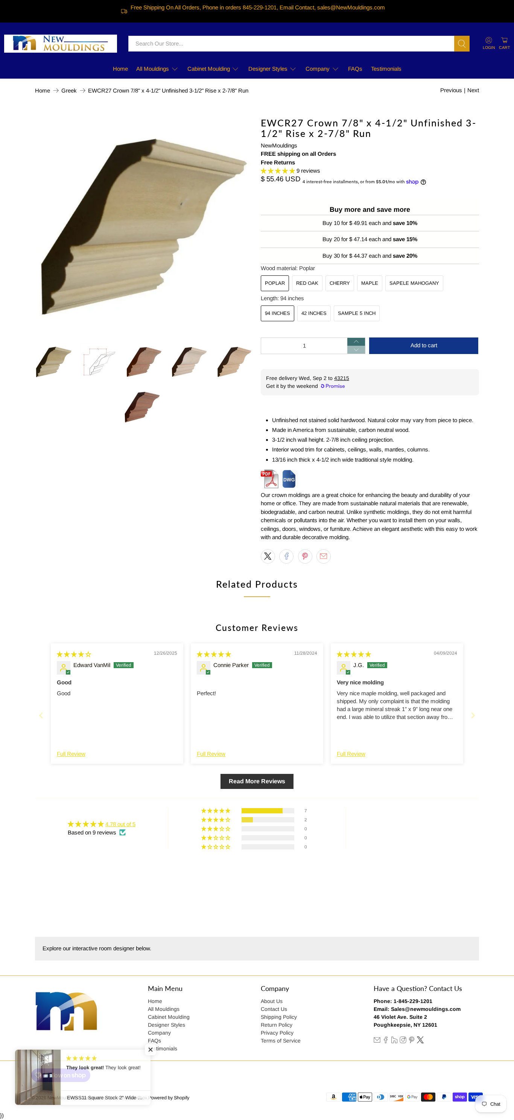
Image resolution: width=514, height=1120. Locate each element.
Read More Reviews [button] (257, 781)
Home (120, 68)
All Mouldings (152, 68)
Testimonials (386, 68)
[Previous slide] (41, 715)
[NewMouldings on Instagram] (403, 1041)
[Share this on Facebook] (286, 556)
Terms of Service (281, 1041)
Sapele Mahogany (414, 283)
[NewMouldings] (60, 44)
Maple (369, 283)
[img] (74, 654)
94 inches (277, 313)
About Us (272, 1001)
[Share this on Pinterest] (305, 556)
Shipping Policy (279, 1017)
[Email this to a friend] (323, 556)
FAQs (355, 68)
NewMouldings (279, 145)
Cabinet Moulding (208, 68)
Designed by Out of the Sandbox (114, 1097)
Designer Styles (267, 68)
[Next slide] (473, 715)
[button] (278, 170)
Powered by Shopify (168, 1097)
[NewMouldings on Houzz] (394, 1041)
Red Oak (307, 283)
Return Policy (276, 1025)
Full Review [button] (71, 754)
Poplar (275, 283)
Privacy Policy (277, 1033)
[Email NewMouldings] (377, 1041)
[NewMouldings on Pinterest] (411, 1041)
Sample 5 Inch (357, 313)
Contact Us (274, 1009)
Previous (451, 90)
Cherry (340, 283)
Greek (69, 90)
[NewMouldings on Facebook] (385, 1041)
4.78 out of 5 (120, 824)
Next (473, 90)
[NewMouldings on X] (420, 1041)
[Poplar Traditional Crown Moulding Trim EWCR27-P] (144, 226)
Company (318, 68)
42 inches (314, 313)
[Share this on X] (268, 556)
